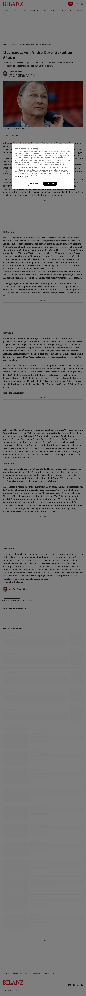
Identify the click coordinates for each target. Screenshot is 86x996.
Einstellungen (35, 184)
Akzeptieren (50, 184)
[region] (43, 166)
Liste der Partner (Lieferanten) (24, 177)
